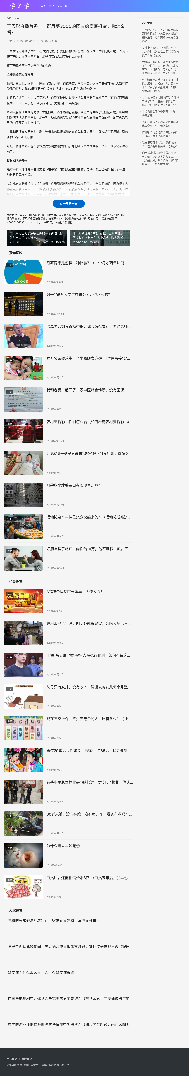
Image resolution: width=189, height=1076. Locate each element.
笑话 (59, 5)
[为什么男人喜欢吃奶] (23, 855)
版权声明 (27, 1059)
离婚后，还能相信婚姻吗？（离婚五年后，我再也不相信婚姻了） (89, 878)
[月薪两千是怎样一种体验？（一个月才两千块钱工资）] (23, 272)
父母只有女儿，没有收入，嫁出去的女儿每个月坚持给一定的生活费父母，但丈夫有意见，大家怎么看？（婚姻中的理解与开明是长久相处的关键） (89, 687)
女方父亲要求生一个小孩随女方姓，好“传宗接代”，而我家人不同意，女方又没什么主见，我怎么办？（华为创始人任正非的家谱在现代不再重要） (89, 358)
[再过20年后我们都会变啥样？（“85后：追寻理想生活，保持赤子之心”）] (23, 760)
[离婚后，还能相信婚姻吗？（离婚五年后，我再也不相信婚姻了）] (23, 887)
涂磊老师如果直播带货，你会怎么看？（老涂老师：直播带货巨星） (89, 326)
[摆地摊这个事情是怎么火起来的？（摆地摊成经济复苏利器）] (23, 526)
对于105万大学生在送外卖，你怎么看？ (79, 295)
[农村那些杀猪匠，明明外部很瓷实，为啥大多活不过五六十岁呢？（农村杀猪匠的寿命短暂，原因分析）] (23, 633)
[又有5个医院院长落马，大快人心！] (23, 601)
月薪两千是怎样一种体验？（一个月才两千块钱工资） (90, 263)
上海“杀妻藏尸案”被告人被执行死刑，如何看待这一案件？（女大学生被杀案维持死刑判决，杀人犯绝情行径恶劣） (89, 655)
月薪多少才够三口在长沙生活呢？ (74, 485)
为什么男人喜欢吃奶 (63, 846)
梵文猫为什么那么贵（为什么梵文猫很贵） (43, 972)
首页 (43, 5)
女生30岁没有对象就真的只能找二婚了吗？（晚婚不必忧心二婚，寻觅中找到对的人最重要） (160, 101)
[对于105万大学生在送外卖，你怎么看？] (23, 304)
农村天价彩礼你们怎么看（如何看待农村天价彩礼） (89, 422)
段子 (67, 5)
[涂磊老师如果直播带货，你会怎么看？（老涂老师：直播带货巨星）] (23, 336)
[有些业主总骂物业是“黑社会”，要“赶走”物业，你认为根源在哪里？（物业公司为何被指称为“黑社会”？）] (23, 792)
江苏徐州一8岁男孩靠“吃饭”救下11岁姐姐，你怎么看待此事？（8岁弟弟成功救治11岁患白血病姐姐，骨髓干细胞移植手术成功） (90, 454)
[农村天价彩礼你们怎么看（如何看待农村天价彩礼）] (23, 431)
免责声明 (12, 1059)
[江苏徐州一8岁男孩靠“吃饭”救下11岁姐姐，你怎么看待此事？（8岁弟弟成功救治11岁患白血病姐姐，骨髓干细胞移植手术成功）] (23, 463)
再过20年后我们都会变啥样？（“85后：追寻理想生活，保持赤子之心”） (89, 751)
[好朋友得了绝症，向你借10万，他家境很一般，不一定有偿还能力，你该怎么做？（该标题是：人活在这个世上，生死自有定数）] (23, 558)
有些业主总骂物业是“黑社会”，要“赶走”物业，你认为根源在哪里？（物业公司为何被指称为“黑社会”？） (90, 782)
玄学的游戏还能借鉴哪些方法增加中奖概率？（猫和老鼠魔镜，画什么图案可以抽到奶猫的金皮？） (70, 1025)
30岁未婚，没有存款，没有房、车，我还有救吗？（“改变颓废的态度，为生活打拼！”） (88, 814)
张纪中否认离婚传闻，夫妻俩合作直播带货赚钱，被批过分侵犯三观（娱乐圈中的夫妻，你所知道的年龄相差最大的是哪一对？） (70, 946)
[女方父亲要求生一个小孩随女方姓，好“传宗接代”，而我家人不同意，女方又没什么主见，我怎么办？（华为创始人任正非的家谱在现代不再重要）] (23, 368)
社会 (54, 41)
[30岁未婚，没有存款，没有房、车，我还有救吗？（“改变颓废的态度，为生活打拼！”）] (23, 823)
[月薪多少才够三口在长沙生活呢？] (23, 495)
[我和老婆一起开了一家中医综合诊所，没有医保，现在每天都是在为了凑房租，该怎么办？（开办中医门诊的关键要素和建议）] (23, 399)
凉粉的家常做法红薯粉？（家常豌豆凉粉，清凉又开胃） (54, 920)
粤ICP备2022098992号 (56, 1064)
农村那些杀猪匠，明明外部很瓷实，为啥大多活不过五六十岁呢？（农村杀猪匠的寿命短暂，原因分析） (89, 623)
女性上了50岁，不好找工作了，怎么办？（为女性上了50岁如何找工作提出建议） (160, 51)
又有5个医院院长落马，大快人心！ (75, 592)
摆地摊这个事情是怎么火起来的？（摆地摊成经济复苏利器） (89, 517)
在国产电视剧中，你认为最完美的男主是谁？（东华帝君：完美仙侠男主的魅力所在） (70, 998)
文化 (51, 5)
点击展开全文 (69, 203)
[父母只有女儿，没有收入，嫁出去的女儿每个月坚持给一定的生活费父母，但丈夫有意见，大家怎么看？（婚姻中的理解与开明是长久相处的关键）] (23, 696)
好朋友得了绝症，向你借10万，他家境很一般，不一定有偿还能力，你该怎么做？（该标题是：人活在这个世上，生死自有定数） (89, 549)
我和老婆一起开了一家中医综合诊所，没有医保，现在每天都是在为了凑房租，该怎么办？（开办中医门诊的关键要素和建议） (89, 390)
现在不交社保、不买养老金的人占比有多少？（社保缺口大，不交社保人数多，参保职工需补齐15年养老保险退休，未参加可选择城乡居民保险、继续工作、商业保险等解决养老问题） (89, 719)
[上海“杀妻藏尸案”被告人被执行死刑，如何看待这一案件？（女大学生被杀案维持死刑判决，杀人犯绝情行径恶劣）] (23, 665)
